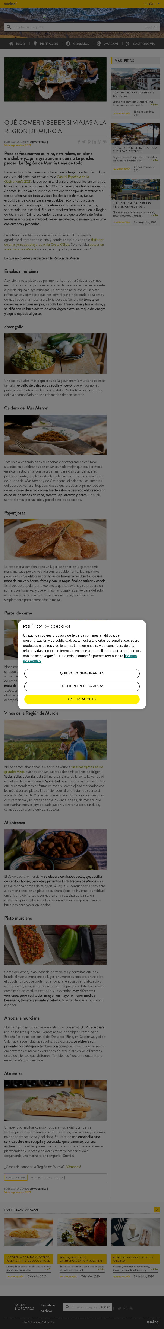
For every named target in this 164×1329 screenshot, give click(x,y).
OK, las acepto (82, 699)
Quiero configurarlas (82, 673)
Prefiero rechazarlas (82, 686)
